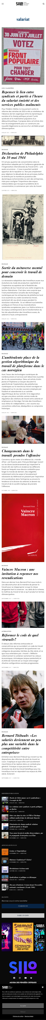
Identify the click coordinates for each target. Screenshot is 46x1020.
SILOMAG (5, 149)
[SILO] (23, 3)
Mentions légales (29, 1016)
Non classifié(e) (8, 88)
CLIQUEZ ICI (23, 906)
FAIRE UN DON (23, 915)
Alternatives (6, 631)
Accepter (23, 1006)
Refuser (23, 1012)
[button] (43, 987)
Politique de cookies (18, 1016)
